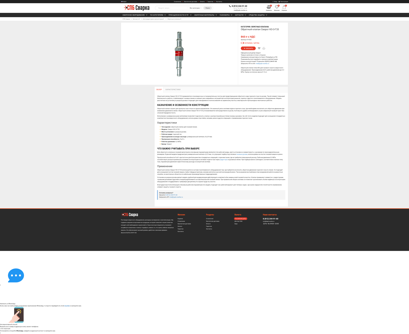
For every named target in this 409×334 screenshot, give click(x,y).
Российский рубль (240, 218)
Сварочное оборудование (133, 15)
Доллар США (238, 221)
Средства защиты (257, 15)
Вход (275, 1)
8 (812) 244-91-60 (271, 61)
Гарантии (210, 1)
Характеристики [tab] (172, 90)
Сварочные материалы (204, 15)
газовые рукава (242, 154)
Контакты (219, 1)
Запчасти (239, 15)
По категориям (156, 15)
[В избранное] (259, 48)
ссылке (67, 306)
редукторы (224, 159)
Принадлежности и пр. (178, 15)
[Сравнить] (264, 48)
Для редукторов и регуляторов (153, 19)
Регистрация (284, 1)
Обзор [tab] (159, 90)
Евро (236, 224)
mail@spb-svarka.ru (240, 10)
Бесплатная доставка (190, 1)
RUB (124, 1)
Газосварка (225, 15)
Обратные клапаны (173, 19)
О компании (177, 1)
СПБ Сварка (126, 19)
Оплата (202, 1)
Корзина (180, 218)
